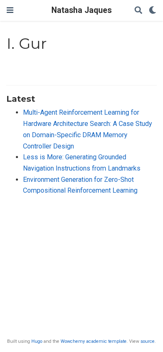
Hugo (36, 341)
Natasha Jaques (81, 10)
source (147, 341)
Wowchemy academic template (94, 341)
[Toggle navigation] (10, 10)
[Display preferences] (152, 10)
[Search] (138, 10)
